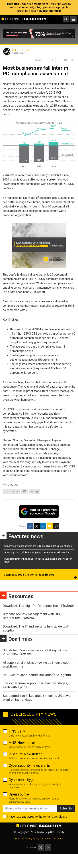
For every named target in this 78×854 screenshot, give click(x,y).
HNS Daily (17, 731)
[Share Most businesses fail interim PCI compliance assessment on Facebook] (46, 60)
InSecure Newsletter (25, 754)
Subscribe (66, 808)
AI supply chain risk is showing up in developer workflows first (37, 552)
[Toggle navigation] (73, 19)
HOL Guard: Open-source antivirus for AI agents (37, 675)
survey (34, 491)
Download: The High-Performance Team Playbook (38, 606)
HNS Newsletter (22, 742)
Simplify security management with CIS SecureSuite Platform (31, 616)
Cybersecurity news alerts (29, 765)
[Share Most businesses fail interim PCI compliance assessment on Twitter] (53, 60)
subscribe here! (50, 10)
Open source (19, 794)
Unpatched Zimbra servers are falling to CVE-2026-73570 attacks (38, 546)
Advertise (58, 838)
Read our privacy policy (27, 838)
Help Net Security (21, 50)
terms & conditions (55, 816)
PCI (24, 491)
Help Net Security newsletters (27, 4)
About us (46, 838)
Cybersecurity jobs (23, 780)
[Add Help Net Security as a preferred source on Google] (72, 60)
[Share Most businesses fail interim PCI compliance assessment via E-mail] (66, 60)
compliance (11, 491)
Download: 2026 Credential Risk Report (29, 574)
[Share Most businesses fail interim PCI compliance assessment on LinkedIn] (59, 60)
